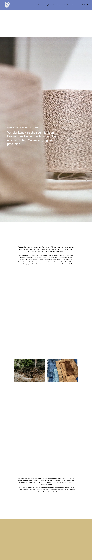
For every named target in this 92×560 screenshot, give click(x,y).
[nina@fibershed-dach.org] (87, 5)
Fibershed (22, 257)
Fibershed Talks (48, 480)
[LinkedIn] (85, 5)
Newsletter (63, 482)
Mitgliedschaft (36, 492)
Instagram (54, 478)
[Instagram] (82, 5)
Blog (40, 478)
